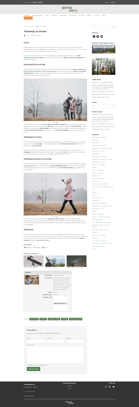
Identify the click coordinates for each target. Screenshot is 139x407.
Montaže (94, 167)
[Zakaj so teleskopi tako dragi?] (76, 261)
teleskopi (64, 319)
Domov (26, 26)
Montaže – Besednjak (98, 170)
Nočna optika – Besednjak (100, 184)
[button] (30, 15)
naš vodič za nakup (43, 240)
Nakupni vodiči (28, 18)
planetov (38, 71)
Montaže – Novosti (97, 173)
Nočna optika (96, 181)
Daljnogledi (95, 154)
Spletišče (68, 338)
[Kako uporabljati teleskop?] (34, 261)
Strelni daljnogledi (97, 219)
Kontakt (112, 2)
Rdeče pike (95, 200)
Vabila (93, 249)
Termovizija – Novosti (98, 246)
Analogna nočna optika (99, 137)
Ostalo (94, 192)
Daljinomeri (95, 143)
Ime (28, 338)
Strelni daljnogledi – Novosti (100, 230)
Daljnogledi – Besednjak (99, 156)
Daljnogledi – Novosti (98, 162)
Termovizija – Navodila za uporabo (102, 243)
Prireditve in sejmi (97, 197)
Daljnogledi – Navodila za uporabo (102, 159)
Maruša (28, 35)
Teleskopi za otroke (75, 319)
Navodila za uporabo (98, 178)
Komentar (30, 345)
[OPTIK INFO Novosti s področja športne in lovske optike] (69, 9)
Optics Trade (34, 319)
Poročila (94, 195)
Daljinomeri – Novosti (98, 151)
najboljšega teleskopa (30, 57)
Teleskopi (31, 26)
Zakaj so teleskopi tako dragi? (75, 267)
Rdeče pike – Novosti (98, 208)
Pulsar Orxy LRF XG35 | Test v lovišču (102, 91)
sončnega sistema (29, 71)
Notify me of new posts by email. (38, 365)
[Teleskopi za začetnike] (55, 261)
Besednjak (95, 140)
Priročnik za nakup (53, 319)
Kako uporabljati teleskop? (31, 267)
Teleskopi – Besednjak (98, 235)
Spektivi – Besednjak (98, 214)
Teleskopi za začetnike (51, 267)
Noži (93, 189)
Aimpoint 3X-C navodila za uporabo (102, 82)
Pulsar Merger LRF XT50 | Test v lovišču (103, 94)
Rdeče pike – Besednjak (99, 203)
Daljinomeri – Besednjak (99, 145)
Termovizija (95, 238)
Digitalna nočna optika (98, 164)
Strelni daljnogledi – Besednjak (101, 222)
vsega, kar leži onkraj (49, 71)
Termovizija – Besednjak (99, 241)
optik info (43, 319)
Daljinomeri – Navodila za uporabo (102, 148)
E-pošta (49, 338)
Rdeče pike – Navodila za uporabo (102, 206)
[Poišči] (113, 27)
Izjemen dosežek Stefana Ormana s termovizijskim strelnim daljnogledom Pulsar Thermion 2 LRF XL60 (103, 87)
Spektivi (94, 211)
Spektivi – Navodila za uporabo (101, 217)
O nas (106, 2)
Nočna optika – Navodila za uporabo (103, 186)
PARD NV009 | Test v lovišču (100, 97)
